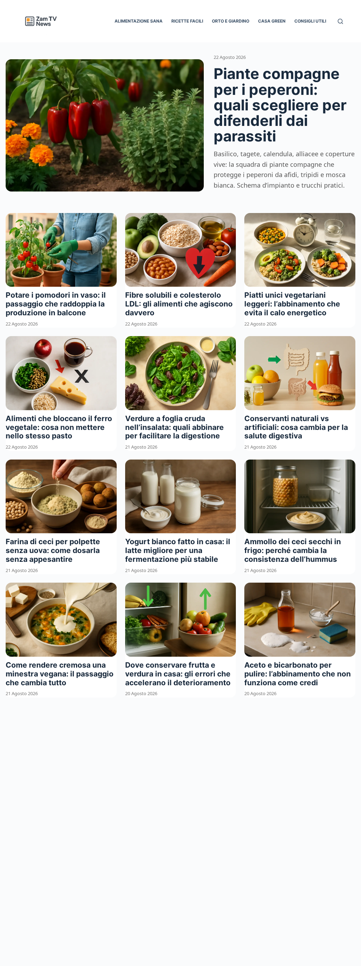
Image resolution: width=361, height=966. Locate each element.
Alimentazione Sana (139, 21)
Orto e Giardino (230, 21)
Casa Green (272, 21)
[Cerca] (340, 21)
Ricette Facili (187, 21)
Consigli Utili (310, 21)
